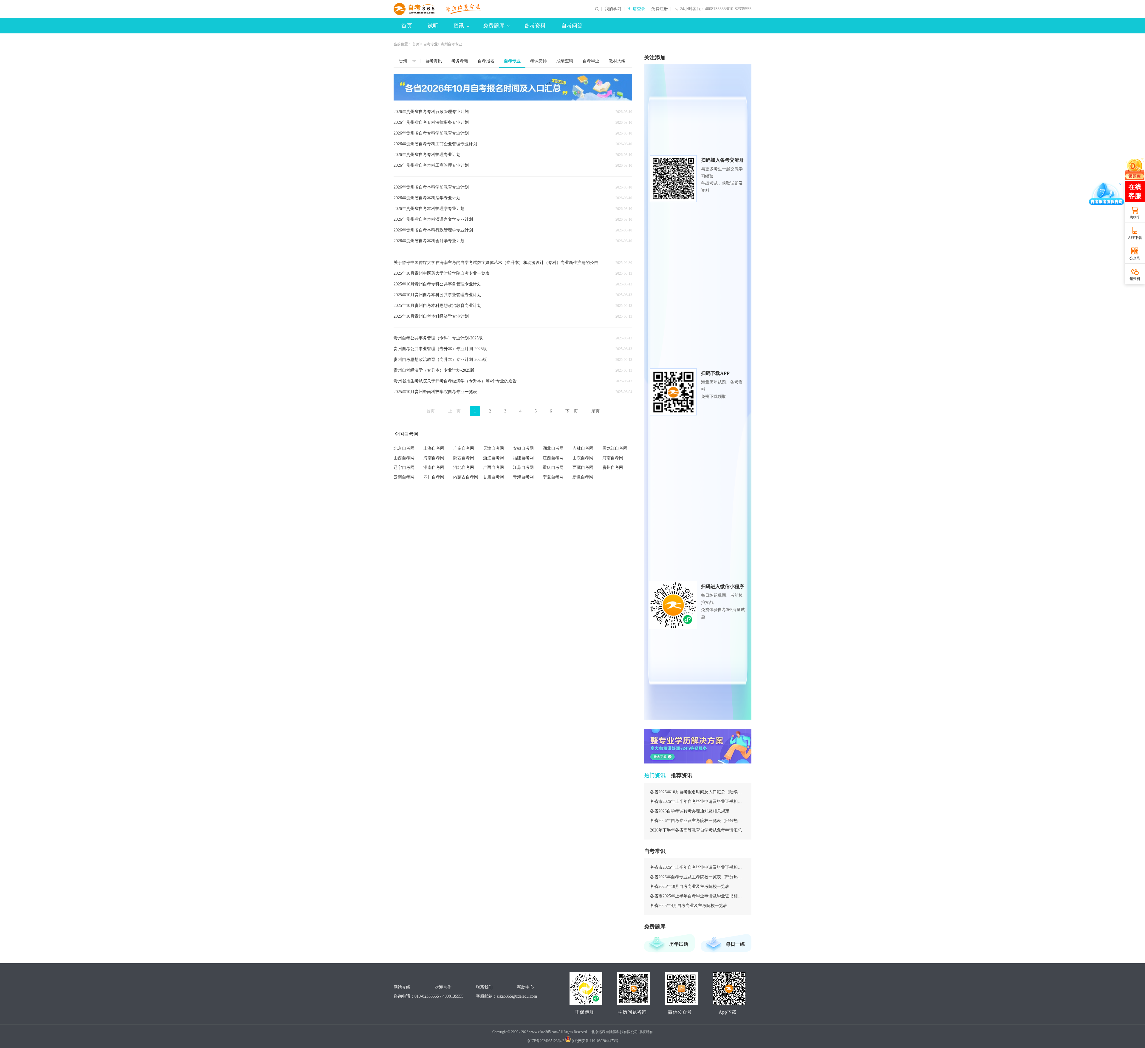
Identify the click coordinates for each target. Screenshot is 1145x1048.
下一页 (571, 411)
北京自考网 (404, 448)
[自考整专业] (697, 746)
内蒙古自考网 (465, 477)
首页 (406, 26)
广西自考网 (493, 467)
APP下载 (1135, 238)
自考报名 (486, 61)
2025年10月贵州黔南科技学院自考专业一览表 (435, 391)
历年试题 (678, 944)
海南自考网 (433, 458)
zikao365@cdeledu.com (517, 996)
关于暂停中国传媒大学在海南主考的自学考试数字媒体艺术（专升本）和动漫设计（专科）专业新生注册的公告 (496, 262)
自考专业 (430, 44)
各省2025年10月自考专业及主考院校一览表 (689, 886)
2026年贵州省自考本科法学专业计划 (427, 198)
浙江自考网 (493, 458)
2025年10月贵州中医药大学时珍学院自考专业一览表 (442, 273)
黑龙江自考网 (614, 448)
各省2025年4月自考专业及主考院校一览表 (688, 905)
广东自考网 (463, 448)
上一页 (454, 411)
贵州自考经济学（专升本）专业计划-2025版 (434, 370)
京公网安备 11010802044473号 (594, 1041)
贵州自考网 (612, 467)
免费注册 (659, 9)
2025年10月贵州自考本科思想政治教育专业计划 (437, 305)
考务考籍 (459, 61)
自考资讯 (433, 61)
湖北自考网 (553, 448)
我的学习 (613, 9)
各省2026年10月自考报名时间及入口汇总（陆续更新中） (697, 792)
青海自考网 (523, 477)
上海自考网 (433, 448)
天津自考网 (493, 448)
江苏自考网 (523, 467)
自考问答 (572, 26)
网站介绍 (402, 987)
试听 (433, 26)
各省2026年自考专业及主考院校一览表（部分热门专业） (697, 820)
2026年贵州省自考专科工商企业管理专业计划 (435, 144)
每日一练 (735, 944)
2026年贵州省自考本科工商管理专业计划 (431, 165)
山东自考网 (582, 458)
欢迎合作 (443, 987)
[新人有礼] (1134, 168)
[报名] (513, 87)
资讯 (458, 26)
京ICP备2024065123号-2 (545, 1041)
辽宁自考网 (404, 467)
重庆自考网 (553, 467)
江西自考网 (553, 458)
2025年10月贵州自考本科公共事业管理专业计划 (437, 295)
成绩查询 (564, 61)
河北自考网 (463, 467)
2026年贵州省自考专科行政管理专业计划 (431, 111)
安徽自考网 (523, 448)
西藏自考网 (582, 467)
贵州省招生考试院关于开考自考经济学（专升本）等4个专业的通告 (455, 381)
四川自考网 (433, 477)
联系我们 (484, 987)
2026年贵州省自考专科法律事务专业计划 (431, 122)
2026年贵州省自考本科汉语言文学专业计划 (433, 219)
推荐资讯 (681, 775)
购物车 (1134, 217)
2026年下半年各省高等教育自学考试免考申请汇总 (696, 830)
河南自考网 (612, 458)
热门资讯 (655, 775)
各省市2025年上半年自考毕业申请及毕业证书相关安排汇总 (697, 896)
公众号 (1134, 258)
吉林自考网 (582, 448)
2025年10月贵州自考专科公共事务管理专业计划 (437, 284)
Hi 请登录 (636, 9)
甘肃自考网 (493, 477)
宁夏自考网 (553, 477)
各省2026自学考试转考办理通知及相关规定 (689, 811)
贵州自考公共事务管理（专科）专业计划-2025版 (438, 338)
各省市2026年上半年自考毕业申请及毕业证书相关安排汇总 (697, 801)
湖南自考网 (433, 467)
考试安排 (538, 61)
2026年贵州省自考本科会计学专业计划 (429, 241)
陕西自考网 (463, 458)
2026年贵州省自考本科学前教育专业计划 (431, 187)
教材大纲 (617, 61)
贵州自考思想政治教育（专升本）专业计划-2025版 (440, 359)
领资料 (1134, 279)
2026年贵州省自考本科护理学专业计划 (429, 208)
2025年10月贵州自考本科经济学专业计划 (431, 316)
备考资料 (535, 26)
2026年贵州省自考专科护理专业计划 (427, 154)
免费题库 (494, 26)
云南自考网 (404, 477)
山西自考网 (404, 458)
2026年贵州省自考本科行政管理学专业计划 (433, 230)
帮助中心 (525, 987)
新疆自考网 (582, 477)
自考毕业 (591, 61)
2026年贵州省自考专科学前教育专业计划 (431, 133)
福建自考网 (523, 458)
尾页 (595, 411)
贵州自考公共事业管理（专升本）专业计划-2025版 (440, 349)
